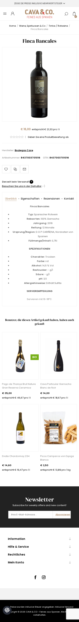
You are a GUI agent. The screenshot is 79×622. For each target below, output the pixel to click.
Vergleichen (15, 169)
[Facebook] (35, 577)
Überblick (11, 198)
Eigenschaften (30, 198)
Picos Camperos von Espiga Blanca (57, 458)
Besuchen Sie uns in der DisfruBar (22, 186)
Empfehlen (24, 169)
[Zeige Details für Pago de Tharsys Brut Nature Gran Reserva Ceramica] (20, 355)
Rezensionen (52, 198)
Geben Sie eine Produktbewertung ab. (48, 137)
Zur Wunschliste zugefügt (6, 169)
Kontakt (69, 198)
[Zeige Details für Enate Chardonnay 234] (20, 427)
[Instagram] (43, 577)
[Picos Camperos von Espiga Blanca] (58, 427)
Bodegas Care (24, 150)
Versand (68, 606)
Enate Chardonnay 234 (16, 456)
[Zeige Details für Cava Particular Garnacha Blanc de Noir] (58, 355)
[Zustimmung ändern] (7, 610)
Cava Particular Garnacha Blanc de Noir (55, 385)
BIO (34, 357)
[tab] (11, 199)
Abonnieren (62, 514)
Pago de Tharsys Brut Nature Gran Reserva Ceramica (19, 385)
